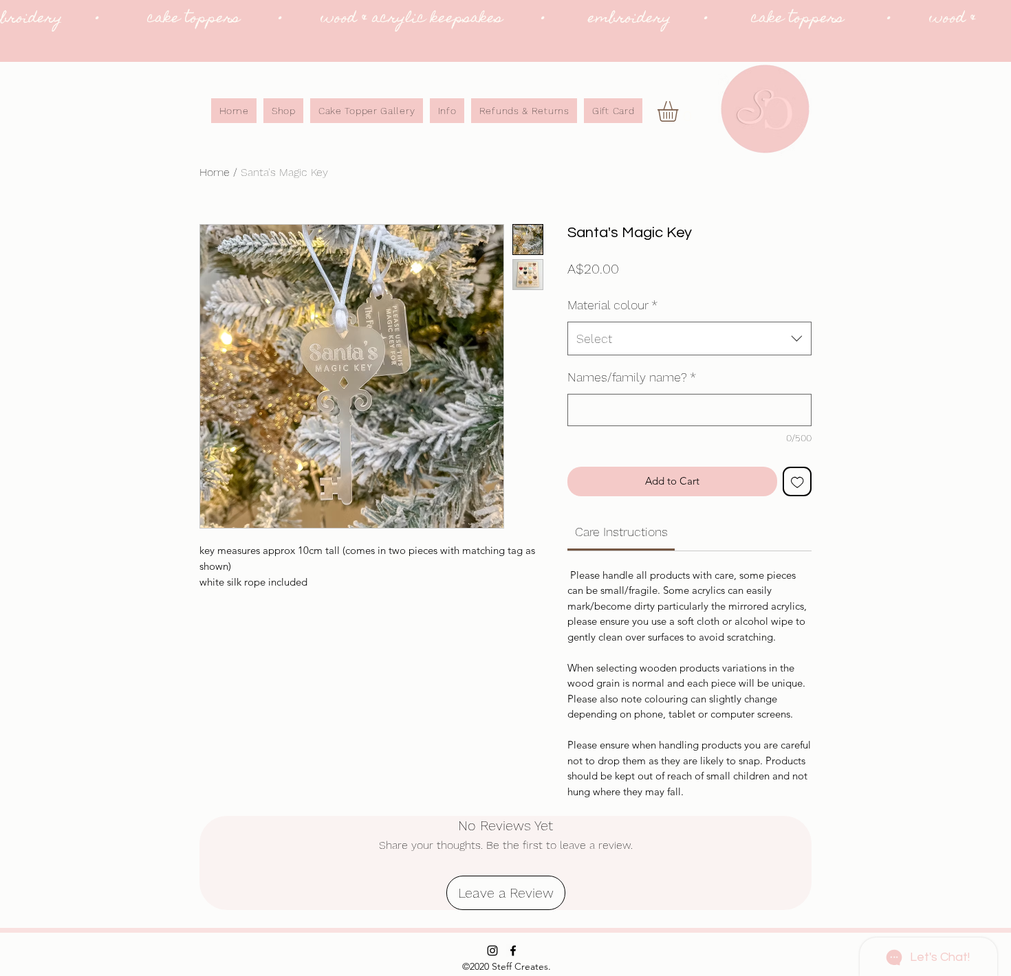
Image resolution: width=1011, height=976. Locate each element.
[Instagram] (492, 950)
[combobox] (689, 339)
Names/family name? (631, 377)
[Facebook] (513, 950)
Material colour (612, 305)
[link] (679, 111)
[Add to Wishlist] (797, 481)
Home (214, 172)
